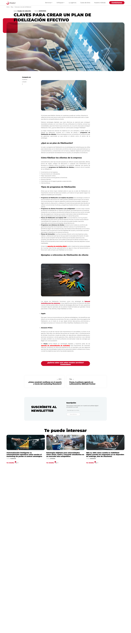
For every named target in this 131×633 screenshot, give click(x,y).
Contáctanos (117, 3)
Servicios (48, 2)
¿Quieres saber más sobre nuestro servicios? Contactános (65, 363)
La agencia (72, 2)
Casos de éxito (85, 2)
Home (8, 7)
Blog (12, 7)
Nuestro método (100, 2)
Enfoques (60, 2)
